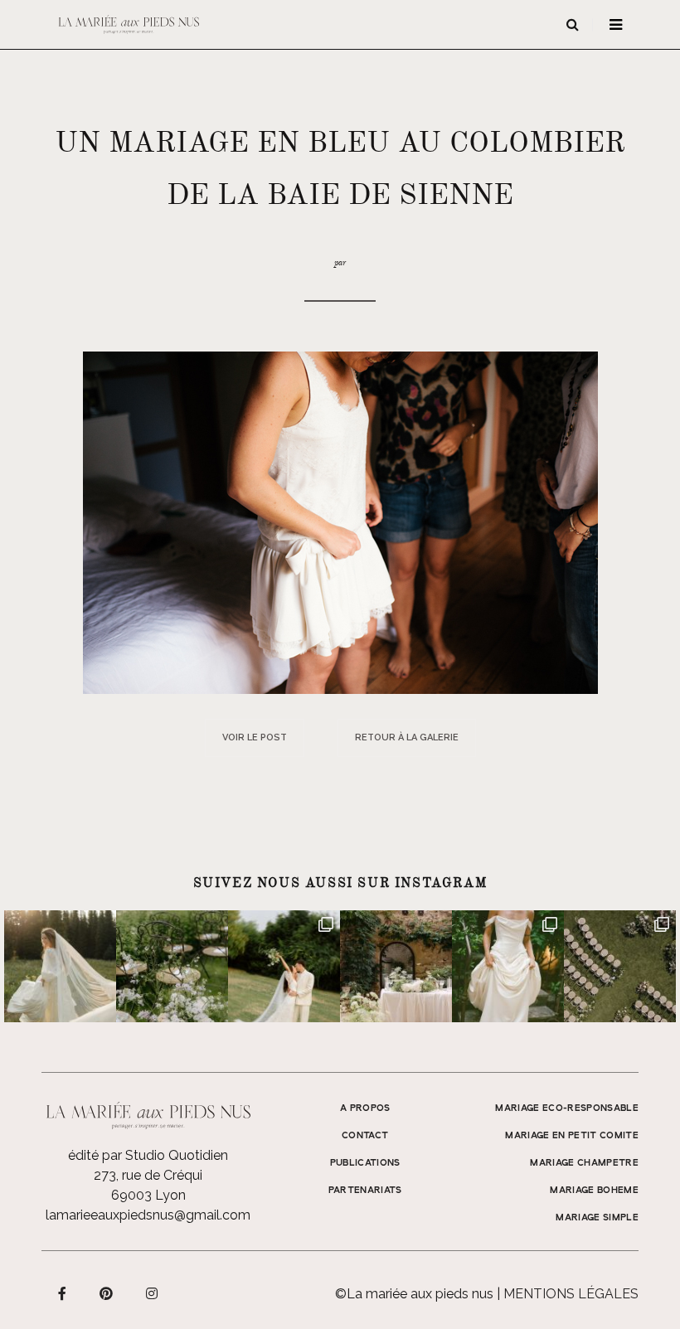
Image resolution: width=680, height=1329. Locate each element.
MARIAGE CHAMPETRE (584, 1163)
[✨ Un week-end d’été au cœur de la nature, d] (284, 966)
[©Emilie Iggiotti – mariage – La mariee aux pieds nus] (340, 522)
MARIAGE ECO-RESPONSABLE (567, 1108)
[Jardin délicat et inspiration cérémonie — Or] (620, 966)
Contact (365, 1136)
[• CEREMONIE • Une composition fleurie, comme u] (172, 966)
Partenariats (365, 1190)
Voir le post (254, 737)
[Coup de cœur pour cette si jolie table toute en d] (396, 966)
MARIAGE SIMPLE (597, 1218)
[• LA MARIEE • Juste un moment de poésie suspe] (60, 966)
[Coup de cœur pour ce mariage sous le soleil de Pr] (508, 966)
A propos (365, 1108)
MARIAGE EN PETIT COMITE (572, 1136)
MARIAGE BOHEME (594, 1190)
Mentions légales (571, 1294)
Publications (365, 1163)
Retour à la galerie (407, 737)
